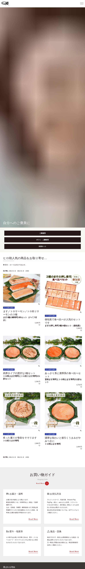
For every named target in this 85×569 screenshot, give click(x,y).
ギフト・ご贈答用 (42, 240)
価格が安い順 (12, 271)
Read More (40, 483)
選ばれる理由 (9, 567)
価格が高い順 (20, 271)
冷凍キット (42, 246)
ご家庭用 (42, 233)
